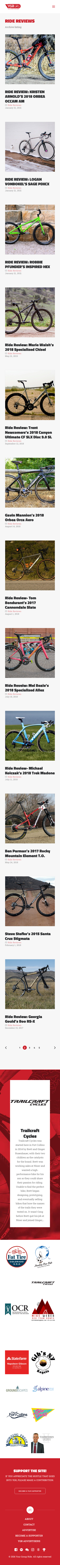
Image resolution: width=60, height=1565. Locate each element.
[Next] (53, 1048)
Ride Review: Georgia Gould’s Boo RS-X (23, 1019)
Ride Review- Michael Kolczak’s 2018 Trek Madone (30, 770)
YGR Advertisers (29, 1541)
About (29, 1519)
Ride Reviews (14, 105)
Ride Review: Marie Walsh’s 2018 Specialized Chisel (29, 347)
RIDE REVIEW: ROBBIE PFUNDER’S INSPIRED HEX (27, 264)
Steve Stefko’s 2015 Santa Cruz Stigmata (28, 936)
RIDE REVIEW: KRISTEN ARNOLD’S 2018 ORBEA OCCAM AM (25, 96)
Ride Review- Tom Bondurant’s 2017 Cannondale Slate (20, 602)
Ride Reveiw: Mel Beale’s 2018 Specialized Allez (27, 687)
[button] (53, 6)
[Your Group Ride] (13, 6)
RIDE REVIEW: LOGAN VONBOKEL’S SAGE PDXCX (27, 181)
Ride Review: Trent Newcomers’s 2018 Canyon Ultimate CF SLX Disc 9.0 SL (28, 432)
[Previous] (6, 1048)
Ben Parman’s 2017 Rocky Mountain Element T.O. (27, 853)
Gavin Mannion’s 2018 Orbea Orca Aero (24, 517)
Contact (29, 1524)
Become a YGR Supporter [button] (30, 1491)
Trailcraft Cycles (30, 1133)
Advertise (29, 1530)
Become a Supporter (29, 1535)
